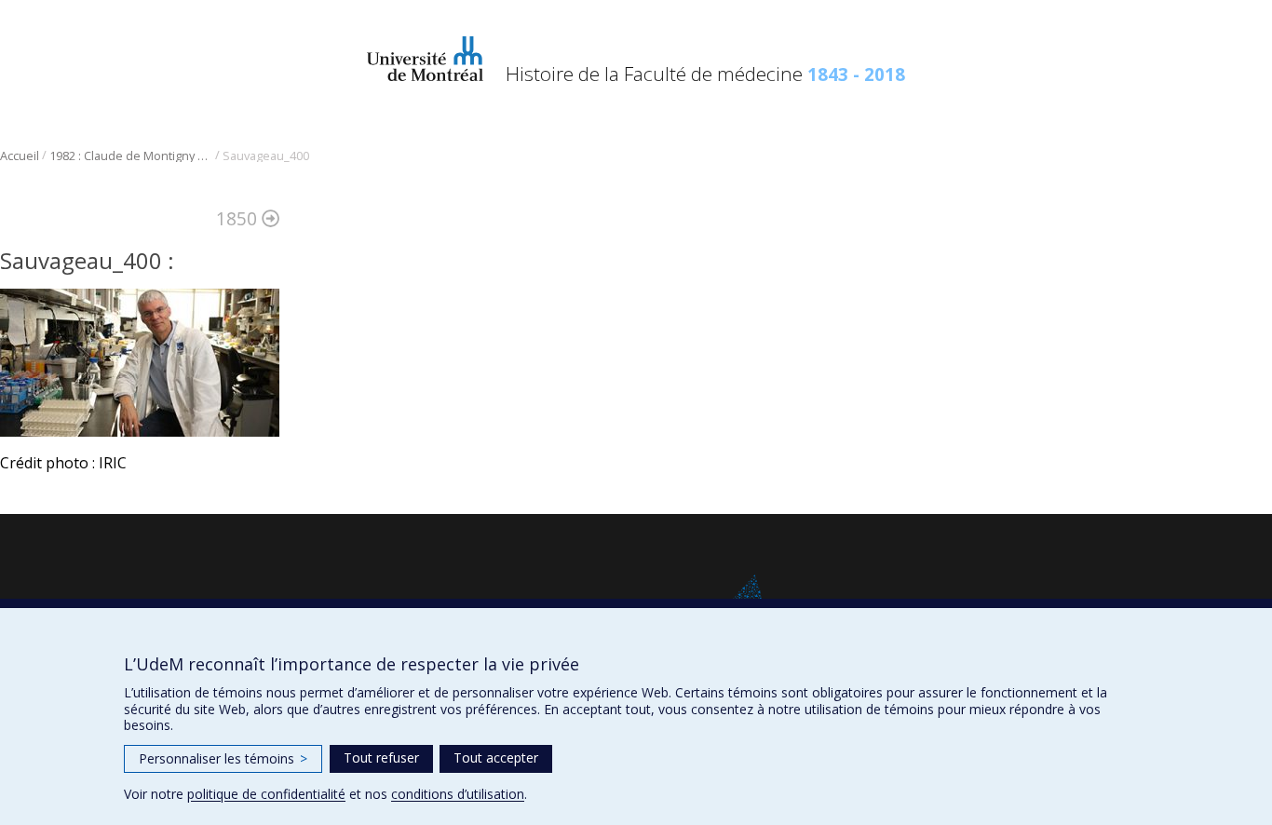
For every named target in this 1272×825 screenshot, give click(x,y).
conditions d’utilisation (457, 794)
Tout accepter (495, 757)
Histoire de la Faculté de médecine (705, 74)
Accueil (19, 156)
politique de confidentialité (266, 794)
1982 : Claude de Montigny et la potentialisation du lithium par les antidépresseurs (130, 156)
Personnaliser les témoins (223, 758)
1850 (239, 218)
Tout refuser (381, 757)
